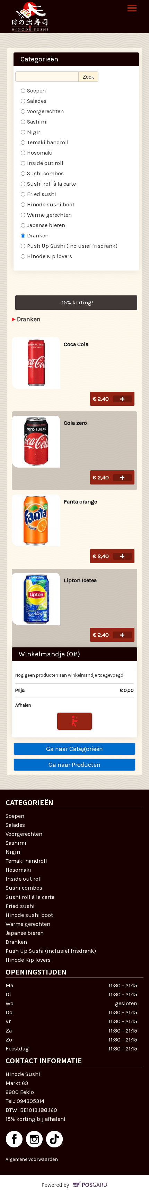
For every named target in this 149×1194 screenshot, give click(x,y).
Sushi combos (45, 173)
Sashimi (37, 121)
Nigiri (34, 132)
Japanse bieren (46, 225)
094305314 (30, 1101)
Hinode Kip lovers (49, 256)
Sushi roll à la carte (51, 183)
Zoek (88, 76)
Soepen (36, 90)
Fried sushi (41, 194)
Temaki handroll (48, 142)
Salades (36, 101)
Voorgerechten (45, 111)
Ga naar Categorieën (74, 749)
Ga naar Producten (74, 765)
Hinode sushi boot (50, 204)
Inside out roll (45, 163)
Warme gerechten (49, 215)
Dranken (38, 235)
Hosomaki (40, 152)
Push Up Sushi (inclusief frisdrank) (72, 246)
